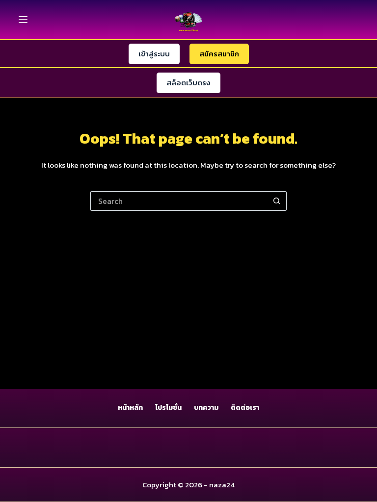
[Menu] (23, 19)
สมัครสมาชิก (219, 53)
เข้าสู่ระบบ (154, 53)
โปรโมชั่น (168, 407)
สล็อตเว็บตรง (188, 82)
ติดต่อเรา (245, 407)
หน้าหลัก (130, 407)
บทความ (206, 407)
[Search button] (277, 201)
